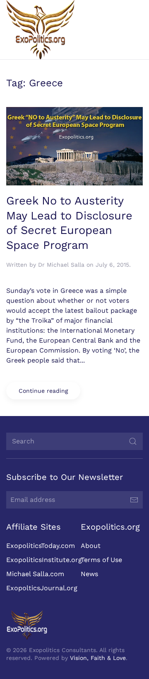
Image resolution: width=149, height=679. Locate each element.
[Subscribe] (134, 500)
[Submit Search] (133, 441)
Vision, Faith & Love (98, 658)
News (89, 574)
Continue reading (43, 390)
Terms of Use (101, 560)
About (91, 546)
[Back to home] (40, 29)
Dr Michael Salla (61, 264)
